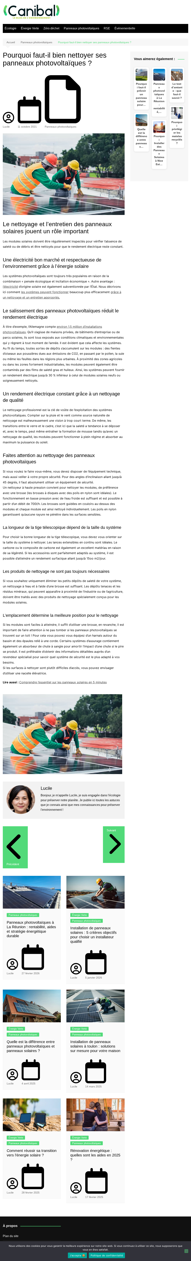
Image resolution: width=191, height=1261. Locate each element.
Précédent (13, 864)
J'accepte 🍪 (77, 1255)
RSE (107, 28)
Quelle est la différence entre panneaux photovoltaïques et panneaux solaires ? (31, 1046)
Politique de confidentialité (107, 1255)
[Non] (186, 1251)
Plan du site (10, 1236)
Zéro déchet (51, 28)
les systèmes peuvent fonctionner (45, 292)
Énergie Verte (30, 28)
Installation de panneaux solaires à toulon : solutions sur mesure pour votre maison (95, 1046)
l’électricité (10, 286)
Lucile (6, 126)
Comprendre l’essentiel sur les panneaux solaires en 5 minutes (63, 682)
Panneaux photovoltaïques (81, 28)
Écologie (10, 28)
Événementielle (125, 28)
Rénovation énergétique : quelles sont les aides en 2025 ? (95, 1155)
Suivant (111, 830)
